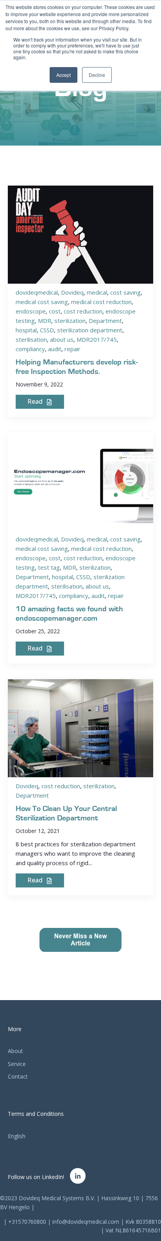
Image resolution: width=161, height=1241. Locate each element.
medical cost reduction (101, 302)
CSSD (47, 330)
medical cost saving (42, 302)
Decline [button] (97, 74)
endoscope (31, 311)
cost (55, 311)
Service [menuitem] (17, 1064)
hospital (26, 330)
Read (35, 401)
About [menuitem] (15, 1051)
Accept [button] (63, 74)
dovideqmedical (37, 292)
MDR (44, 320)
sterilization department (89, 330)
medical (97, 292)
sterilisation (31, 339)
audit (54, 349)
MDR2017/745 (97, 339)
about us (61, 339)
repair (72, 349)
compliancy (30, 349)
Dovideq (72, 292)
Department (105, 320)
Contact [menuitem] (18, 1076)
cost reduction (83, 311)
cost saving (125, 292)
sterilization (70, 320)
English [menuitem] (16, 1136)
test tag (49, 567)
